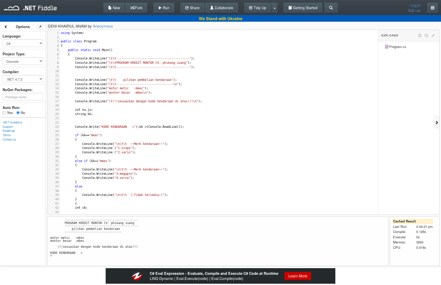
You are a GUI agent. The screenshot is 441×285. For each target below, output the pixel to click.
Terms (7, 135)
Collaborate (223, 7)
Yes (9, 112)
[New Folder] (426, 35)
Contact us (9, 139)
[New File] (420, 35)
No (22, 112)
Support (8, 127)
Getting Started (304, 7)
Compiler (10, 71)
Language (11, 36)
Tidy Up (259, 7)
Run (165, 7)
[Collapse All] (433, 35)
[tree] (408, 47)
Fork (138, 7)
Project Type (13, 53)
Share (194, 7)
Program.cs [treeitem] (397, 46)
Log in (416, 5)
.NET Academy (12, 122)
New (116, 7)
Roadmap (9, 131)
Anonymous (103, 26)
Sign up (414, 10)
